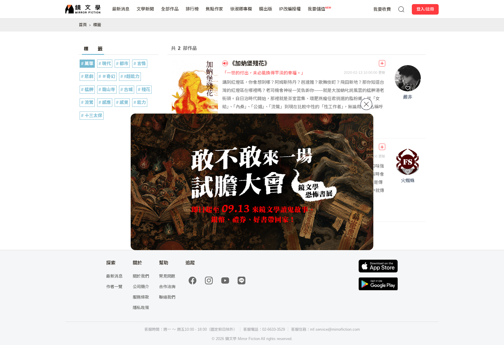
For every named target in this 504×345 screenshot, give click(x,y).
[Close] (366, 104)
